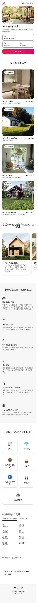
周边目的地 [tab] (23, 519)
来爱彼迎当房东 (27, 3)
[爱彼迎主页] (3, 3)
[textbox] (10, 45)
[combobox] (18, 38)
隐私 (15, 593)
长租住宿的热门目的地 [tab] (9, 519)
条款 (20, 593)
